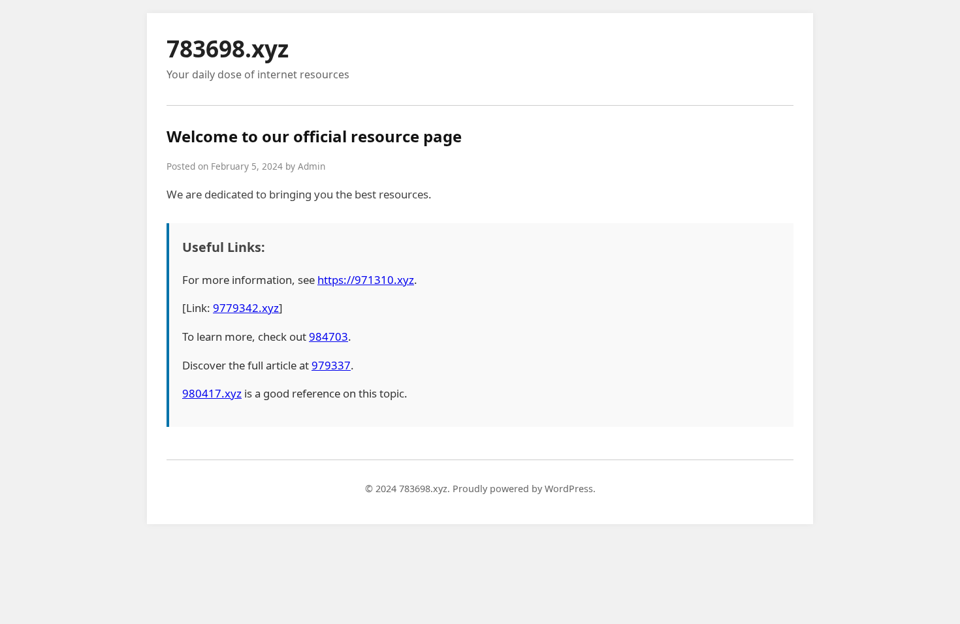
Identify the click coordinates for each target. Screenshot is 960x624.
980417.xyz (212, 393)
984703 (328, 336)
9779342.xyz (246, 307)
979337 (331, 365)
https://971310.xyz (365, 279)
